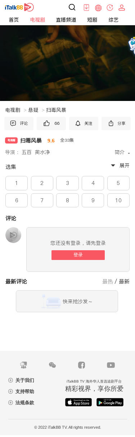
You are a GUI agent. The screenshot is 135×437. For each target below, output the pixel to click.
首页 (14, 19)
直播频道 (66, 19)
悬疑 (36, 110)
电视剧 (37, 19)
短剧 (92, 19)
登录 (78, 254)
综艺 (113, 19)
